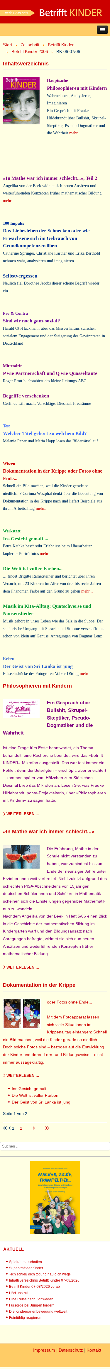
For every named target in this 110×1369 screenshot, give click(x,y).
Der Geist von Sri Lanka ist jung (41, 1102)
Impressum (44, 1350)
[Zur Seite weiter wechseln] (34, 1128)
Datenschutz (71, 1350)
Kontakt (94, 1350)
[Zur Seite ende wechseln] (46, 1128)
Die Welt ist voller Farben (35, 1095)
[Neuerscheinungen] (55, 1232)
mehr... (75, 133)
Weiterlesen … (22, 814)
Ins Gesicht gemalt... (31, 1088)
